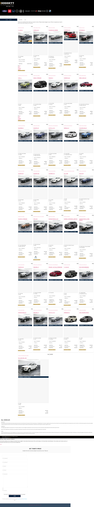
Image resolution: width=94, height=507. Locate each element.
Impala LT (66, 128)
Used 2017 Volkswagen (53, 264)
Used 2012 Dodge (67, 27)
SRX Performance (84, 267)
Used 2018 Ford (21, 264)
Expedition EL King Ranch (84, 219)
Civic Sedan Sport (84, 312)
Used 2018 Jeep (67, 216)
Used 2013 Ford (52, 27)
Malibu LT (36, 267)
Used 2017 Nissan (21, 125)
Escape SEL (36, 173)
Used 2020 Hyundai (82, 125)
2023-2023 (11, 17)
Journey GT (52, 173)
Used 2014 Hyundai (67, 75)
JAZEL (10, 437)
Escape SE (36, 128)
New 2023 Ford (21, 27)
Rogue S (51, 78)
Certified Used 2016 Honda (38, 216)
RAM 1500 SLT (82, 78)
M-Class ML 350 (22, 358)
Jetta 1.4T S (52, 128)
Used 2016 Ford (82, 216)
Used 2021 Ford (21, 171)
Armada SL (67, 312)
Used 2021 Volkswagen (53, 125)
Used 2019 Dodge (52, 171)
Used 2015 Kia (81, 27)
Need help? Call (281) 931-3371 (35, 505)
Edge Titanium (37, 78)
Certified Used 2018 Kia (22, 75)
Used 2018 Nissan (82, 171)
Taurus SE (21, 267)
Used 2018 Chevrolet (68, 125)
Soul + (20, 78)
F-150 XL (20, 30)
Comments (5, 490)
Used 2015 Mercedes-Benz (23, 355)
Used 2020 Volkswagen (53, 310)
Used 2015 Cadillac (83, 264)
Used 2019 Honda (82, 310)
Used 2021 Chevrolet (37, 264)
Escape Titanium (22, 219)
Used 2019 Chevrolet (37, 310)
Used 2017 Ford (21, 216)
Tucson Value (83, 128)
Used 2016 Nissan (52, 75)
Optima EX (82, 30)
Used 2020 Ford (36, 171)
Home (2, 17)
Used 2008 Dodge (82, 75)
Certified (8, 17)
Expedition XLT (22, 312)
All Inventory (5, 17)
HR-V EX (35, 219)
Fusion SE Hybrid (53, 30)
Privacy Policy (19, 498)
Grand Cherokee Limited (70, 219)
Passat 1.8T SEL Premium (55, 267)
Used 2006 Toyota (36, 27)
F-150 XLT (66, 267)
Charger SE (67, 30)
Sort (25, 19)
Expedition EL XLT (53, 219)
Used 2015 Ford (36, 75)
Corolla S (36, 30)
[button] (21, 70)
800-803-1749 (10, 6)
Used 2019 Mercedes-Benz (69, 171)
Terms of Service (24, 498)
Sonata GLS (67, 78)
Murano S (21, 128)
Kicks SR (81, 173)
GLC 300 (66, 173)
